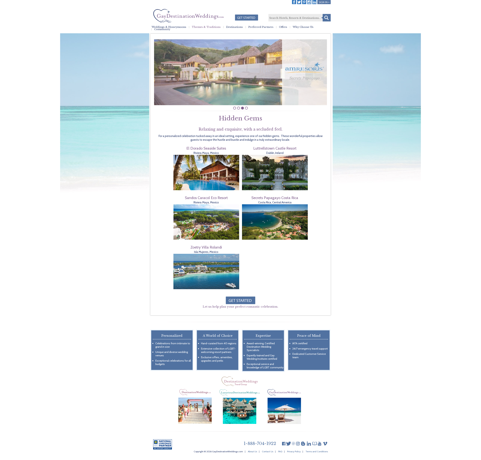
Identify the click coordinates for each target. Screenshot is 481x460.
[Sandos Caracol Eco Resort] (206, 238)
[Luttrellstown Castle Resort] (275, 189)
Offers (283, 27)
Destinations (234, 27)
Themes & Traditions (206, 27)
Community (162, 29)
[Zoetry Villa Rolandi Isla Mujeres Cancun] (206, 288)
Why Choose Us (303, 27)
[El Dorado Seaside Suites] (206, 189)
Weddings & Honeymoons (169, 27)
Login (324, 2)
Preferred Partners (260, 27)
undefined (234, 108)
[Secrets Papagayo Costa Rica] (275, 238)
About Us (252, 451)
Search (326, 17)
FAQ (280, 451)
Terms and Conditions (317, 451)
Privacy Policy (294, 451)
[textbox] (299, 18)
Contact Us (267, 451)
